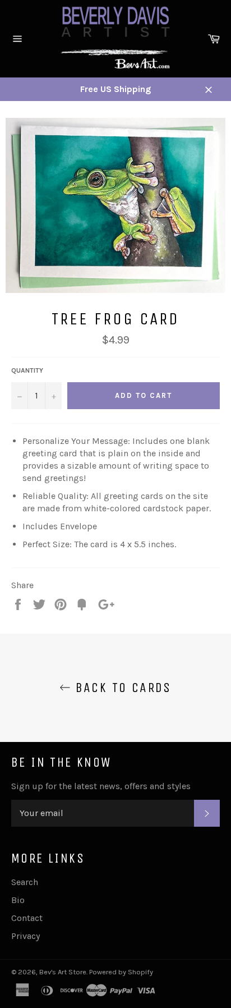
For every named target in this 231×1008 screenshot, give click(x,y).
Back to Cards (121, 687)
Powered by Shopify (121, 972)
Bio (18, 900)
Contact (27, 918)
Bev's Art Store (62, 972)
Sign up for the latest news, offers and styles (101, 786)
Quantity (27, 370)
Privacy (25, 936)
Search (24, 882)
